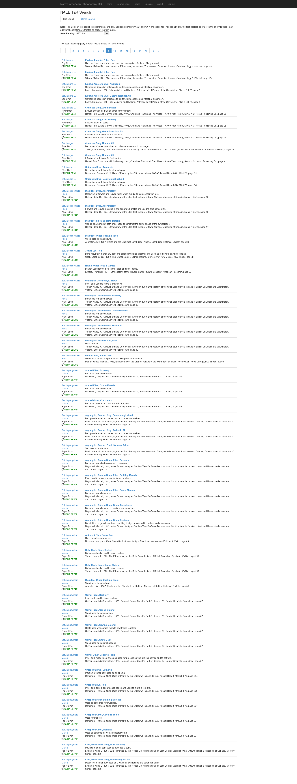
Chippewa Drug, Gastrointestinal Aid (104, 178)
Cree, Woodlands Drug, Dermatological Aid (107, 759)
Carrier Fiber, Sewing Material (100, 624)
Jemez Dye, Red (93, 250)
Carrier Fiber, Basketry (97, 594)
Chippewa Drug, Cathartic (98, 669)
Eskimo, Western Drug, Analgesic (102, 83)
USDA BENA (70, 66)
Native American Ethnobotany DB (81, 4)
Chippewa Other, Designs (98, 729)
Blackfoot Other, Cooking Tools (101, 235)
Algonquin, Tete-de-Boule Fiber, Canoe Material (110, 490)
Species (149, 3)
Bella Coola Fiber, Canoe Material (102, 564)
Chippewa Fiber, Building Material (103, 699)
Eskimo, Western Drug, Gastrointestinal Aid (108, 95)
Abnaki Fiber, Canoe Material (100, 385)
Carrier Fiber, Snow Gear (98, 639)
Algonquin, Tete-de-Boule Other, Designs (107, 520)
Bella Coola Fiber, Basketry (99, 549)
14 (140, 50)
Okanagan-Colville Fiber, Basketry (103, 295)
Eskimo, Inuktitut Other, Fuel (100, 60)
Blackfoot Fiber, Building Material (103, 220)
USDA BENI (70, 113)
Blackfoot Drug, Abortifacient (100, 190)
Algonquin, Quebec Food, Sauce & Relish (107, 445)
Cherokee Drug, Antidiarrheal (100, 107)
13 (133, 50)
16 (152, 50)
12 (127, 50)
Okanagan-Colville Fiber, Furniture (103, 325)
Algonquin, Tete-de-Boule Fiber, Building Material (111, 475)
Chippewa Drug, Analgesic (99, 166)
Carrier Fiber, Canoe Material (100, 609)
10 (114, 50)
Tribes (137, 3)
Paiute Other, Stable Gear (98, 355)
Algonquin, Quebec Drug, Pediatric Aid (105, 430)
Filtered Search (87, 18)
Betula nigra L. (69, 107)
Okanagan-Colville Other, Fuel (101, 340)
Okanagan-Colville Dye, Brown (101, 280)
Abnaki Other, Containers (98, 400)
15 (146, 50)
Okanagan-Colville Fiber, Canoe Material (106, 310)
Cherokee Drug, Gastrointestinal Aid (104, 131)
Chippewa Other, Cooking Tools (102, 714)
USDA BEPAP (70, 379)
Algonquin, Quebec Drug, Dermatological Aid (109, 415)
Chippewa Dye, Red (95, 684)
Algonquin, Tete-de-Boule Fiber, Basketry (107, 460)
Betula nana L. (69, 60)
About (160, 3)
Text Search (69, 18)
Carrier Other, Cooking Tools (100, 654)
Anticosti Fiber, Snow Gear (99, 535)
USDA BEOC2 (71, 200)
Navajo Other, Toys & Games (100, 265)
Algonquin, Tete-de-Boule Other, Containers (108, 505)
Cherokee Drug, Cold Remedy (100, 119)
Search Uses (123, 3)
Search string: (67, 33)
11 (121, 50)
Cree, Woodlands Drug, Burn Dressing (105, 744)
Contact (171, 3)
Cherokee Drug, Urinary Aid (99, 143)
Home (109, 3)
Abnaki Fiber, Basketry (97, 370)
